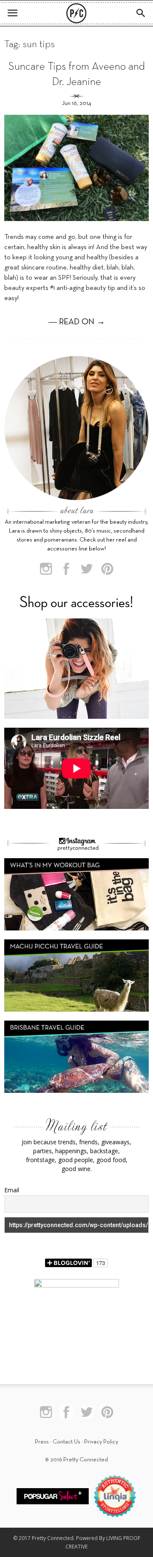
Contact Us (66, 1442)
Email (11, 1190)
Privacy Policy (101, 1442)
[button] (141, 13)
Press (42, 1442)
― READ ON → (76, 322)
